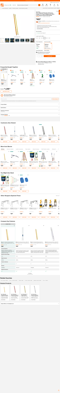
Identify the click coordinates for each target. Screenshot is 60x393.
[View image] (2, 40)
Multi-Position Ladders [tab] (46, 149)
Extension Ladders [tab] (10, 149)
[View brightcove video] (17, 40)
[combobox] (27, 5)
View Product (3, 299)
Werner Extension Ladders (23, 8)
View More (30, 273)
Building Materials (5, 8)
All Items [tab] (2, 149)
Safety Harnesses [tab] (36, 149)
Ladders (10, 8)
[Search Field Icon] (39, 5)
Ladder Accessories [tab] (19, 149)
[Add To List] (56, 11)
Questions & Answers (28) (46, 16)
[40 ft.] (49, 38)
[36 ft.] (47, 38)
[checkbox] (1, 70)
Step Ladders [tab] (27, 149)
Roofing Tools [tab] (54, 149)
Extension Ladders (15, 8)
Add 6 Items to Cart (6, 91)
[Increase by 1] (42, 56)
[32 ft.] (44, 38)
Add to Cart (5, 141)
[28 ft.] (42, 38)
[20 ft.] (37, 38)
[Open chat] (59, 12)
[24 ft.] (40, 38)
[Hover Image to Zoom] (17, 23)
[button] (30, 104)
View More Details (40, 28)
